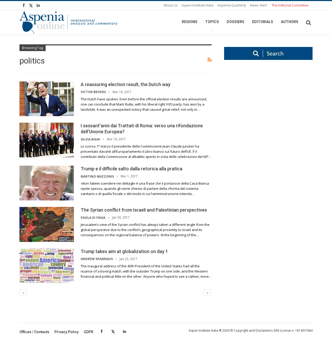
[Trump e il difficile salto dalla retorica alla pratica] (46, 183)
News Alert (258, 5)
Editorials (262, 22)
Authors (289, 22)
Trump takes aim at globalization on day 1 (124, 251)
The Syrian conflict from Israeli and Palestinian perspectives (144, 210)
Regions (189, 22)
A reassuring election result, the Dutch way (125, 84)
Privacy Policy (66, 332)
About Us (170, 5)
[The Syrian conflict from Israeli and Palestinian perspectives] (46, 224)
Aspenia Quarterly (231, 5)
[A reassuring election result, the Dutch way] (46, 98)
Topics (212, 22)
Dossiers (235, 22)
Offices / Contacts (34, 332)
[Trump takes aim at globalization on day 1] (46, 265)
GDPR (88, 332)
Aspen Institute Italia (197, 5)
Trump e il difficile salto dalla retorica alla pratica (131, 168)
